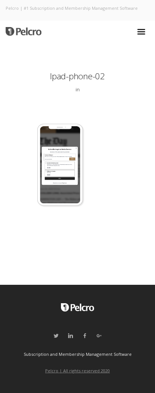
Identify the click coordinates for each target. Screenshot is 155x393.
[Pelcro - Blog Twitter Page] (56, 336)
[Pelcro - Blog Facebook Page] (84, 336)
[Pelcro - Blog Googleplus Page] (99, 336)
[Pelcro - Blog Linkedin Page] (70, 336)
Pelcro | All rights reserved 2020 (77, 370)
